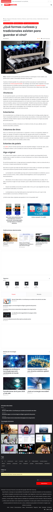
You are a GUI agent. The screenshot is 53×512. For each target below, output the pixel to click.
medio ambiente (35, 461)
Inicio (5, 18)
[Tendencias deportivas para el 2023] (43, 238)
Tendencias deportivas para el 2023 (41, 243)
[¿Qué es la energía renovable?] (38, 383)
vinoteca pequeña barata (16, 83)
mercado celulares (43, 461)
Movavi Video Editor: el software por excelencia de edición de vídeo (29, 299)
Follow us (3, 470)
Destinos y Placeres (22, 18)
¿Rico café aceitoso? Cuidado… (8, 243)
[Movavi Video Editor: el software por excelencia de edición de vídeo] (7, 301)
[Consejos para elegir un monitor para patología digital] (9, 439)
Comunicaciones (17, 507)
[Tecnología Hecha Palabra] (10, 5)
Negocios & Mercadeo (12, 18)
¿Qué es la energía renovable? (38, 391)
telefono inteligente (39, 463)
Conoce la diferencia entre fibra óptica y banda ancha (17, 319)
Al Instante (49, 507)
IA (29, 461)
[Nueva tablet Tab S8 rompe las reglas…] (43, 449)
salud (20, 463)
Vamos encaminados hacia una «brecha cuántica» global (38, 370)
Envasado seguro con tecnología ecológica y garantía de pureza (19, 305)
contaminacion (10, 461)
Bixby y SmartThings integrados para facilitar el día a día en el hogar (26, 244)
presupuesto (15, 463)
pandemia (9, 463)
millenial (3, 463)
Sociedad (44, 507)
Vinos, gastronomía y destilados (31, 23)
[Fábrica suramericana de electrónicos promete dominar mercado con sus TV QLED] (9, 449)
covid (16, 461)
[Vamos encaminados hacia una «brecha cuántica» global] (38, 361)
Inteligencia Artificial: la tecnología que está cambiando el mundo (11, 371)
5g (2, 461)
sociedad (31, 463)
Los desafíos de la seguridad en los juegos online (24, 313)
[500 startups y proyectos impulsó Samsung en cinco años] (26, 449)
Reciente (39, 294)
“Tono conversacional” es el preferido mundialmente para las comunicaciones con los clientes (32, 1)
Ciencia (11, 507)
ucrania (3, 465)
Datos (23, 507)
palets (6, 146)
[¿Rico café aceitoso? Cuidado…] (10, 238)
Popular (14, 294)
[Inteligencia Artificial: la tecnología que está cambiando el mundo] (14, 361)
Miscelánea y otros (18, 23)
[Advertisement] (26, 11)
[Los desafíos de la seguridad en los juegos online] (7, 314)
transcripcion (47, 463)
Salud (40, 507)
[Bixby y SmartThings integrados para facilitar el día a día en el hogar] (26, 238)
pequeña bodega (41, 85)
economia (21, 461)
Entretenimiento (29, 507)
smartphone (25, 463)
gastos (26, 461)
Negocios (36, 507)
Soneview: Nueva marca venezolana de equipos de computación (19, 309)
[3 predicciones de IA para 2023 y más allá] (14, 383)
